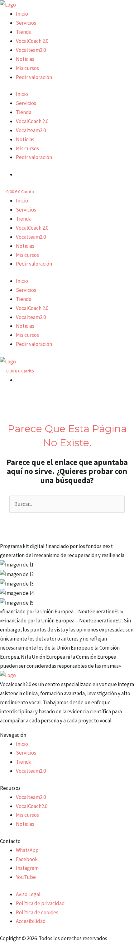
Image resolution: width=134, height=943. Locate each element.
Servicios (26, 22)
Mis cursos (27, 68)
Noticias (25, 59)
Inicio (22, 13)
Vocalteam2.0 (31, 50)
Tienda (23, 31)
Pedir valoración (34, 77)
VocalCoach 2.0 (32, 40)
